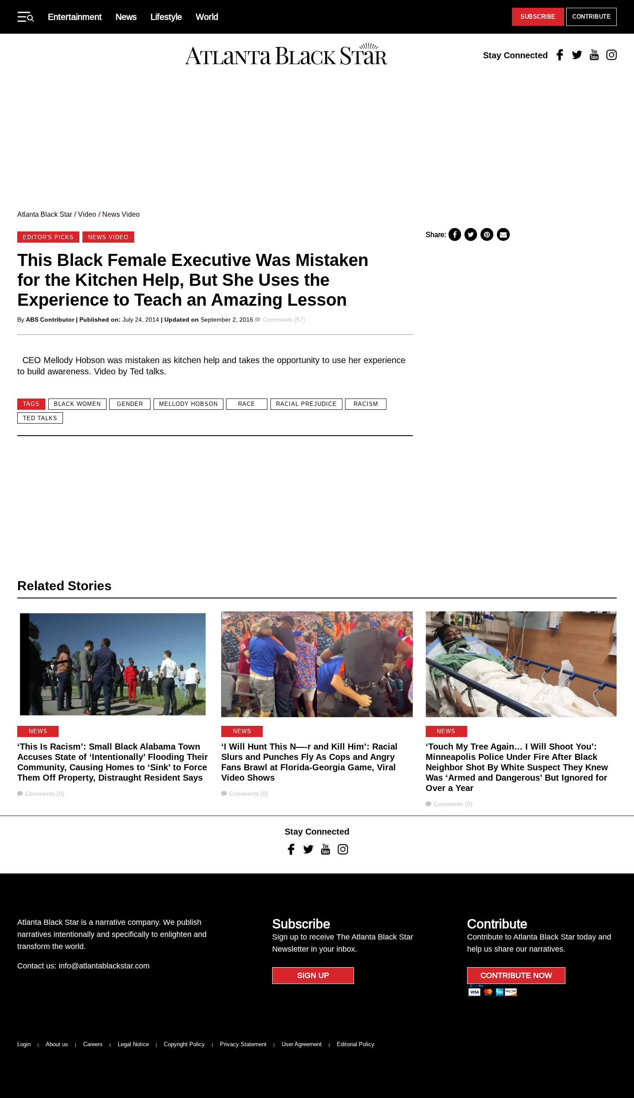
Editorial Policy (355, 1044)
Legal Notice (133, 1044)
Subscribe (538, 16)
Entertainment (75, 17)
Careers (93, 1044)
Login (24, 1044)
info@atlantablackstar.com (104, 966)
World (207, 17)
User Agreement (302, 1044)
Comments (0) (44, 794)
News (126, 17)
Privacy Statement (243, 1044)
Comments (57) (283, 319)
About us (57, 1044)
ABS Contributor (50, 319)
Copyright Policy (184, 1044)
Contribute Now (516, 975)
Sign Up (313, 975)
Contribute (591, 16)
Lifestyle (166, 17)
